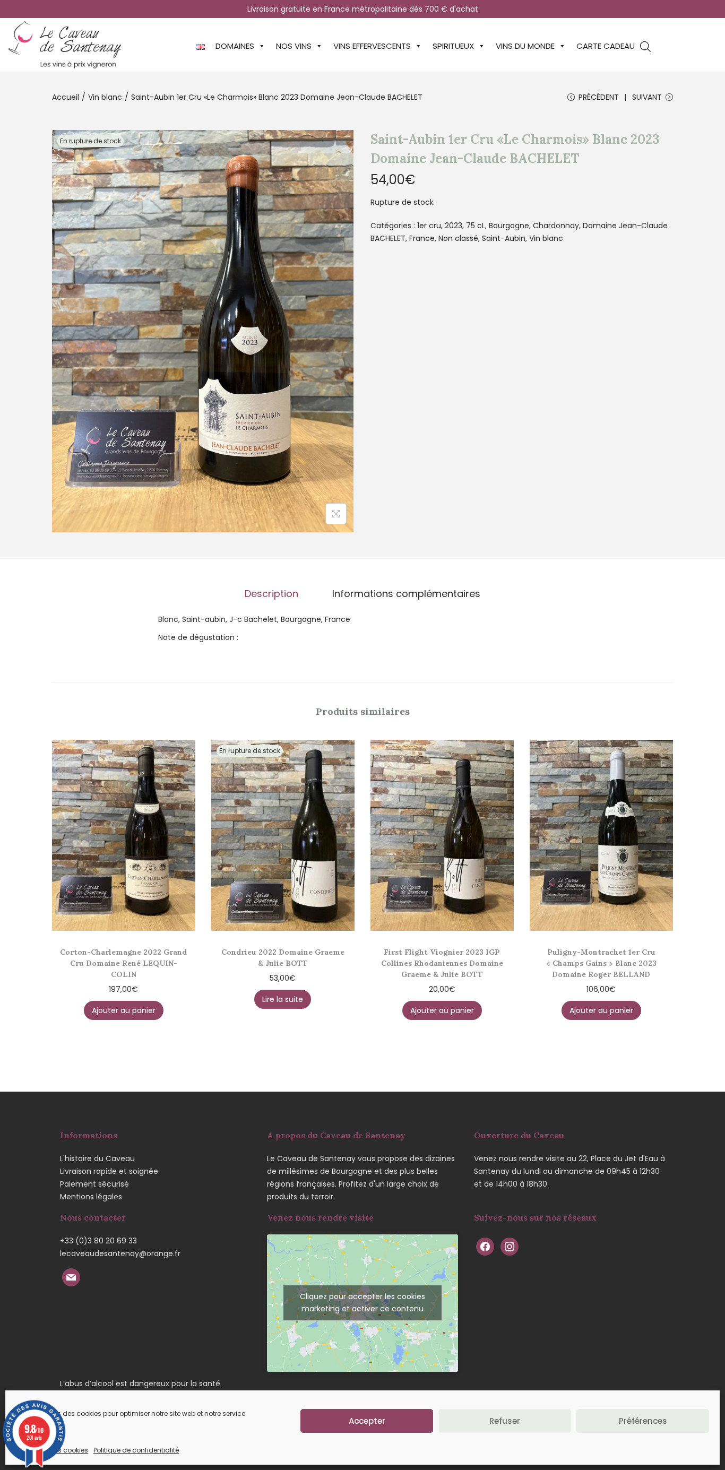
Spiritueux (453, 45)
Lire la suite (282, 999)
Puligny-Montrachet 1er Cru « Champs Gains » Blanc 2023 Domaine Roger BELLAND (601, 963)
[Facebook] (485, 1246)
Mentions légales (91, 1196)
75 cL (475, 225)
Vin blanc (105, 97)
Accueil (65, 97)
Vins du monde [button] (525, 45)
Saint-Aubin (503, 238)
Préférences (643, 1420)
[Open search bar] (645, 46)
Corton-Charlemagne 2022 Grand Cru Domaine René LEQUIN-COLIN (123, 963)
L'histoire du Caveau (97, 1158)
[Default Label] (71, 1277)
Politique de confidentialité (136, 1450)
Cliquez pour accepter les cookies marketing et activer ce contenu (362, 1302)
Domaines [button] (234, 45)
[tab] (271, 593)
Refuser (504, 1420)
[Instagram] (509, 1246)
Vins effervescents (372, 45)
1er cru (429, 225)
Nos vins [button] (294, 45)
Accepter (367, 1420)
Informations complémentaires (406, 593)
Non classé (458, 238)
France (422, 238)
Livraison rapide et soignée (109, 1171)
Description (271, 593)
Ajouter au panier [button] (124, 1010)
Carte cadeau (605, 45)
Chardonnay (556, 225)
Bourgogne (509, 225)
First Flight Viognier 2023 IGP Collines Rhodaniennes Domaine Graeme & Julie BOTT (442, 963)
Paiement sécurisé (94, 1184)
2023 (453, 225)
